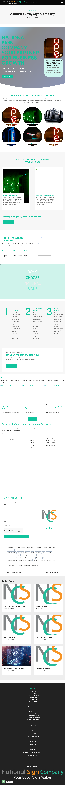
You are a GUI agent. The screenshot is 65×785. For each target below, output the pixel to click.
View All (32, 419)
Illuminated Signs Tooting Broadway (15, 606)
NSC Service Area (32, 10)
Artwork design (11, 547)
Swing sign (42, 563)
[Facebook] (30, 781)
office (43, 552)
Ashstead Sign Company (52, 571)
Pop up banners (32, 555)
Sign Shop (10, 563)
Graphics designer (11, 552)
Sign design (21, 560)
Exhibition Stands (33, 699)
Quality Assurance (33, 712)
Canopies (45, 547)
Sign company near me (12, 560)
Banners (23, 547)
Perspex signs (25, 555)
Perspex (18, 555)
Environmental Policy (34, 715)
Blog (2, 404)
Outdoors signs (11, 555)
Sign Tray (16, 563)
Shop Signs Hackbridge (43, 668)
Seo (17, 557)
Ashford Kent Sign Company (14, 571)
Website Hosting (27, 565)
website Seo (35, 565)
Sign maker (36, 560)
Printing (52, 555)
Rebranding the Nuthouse (7, 408)
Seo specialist (31, 557)
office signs (48, 552)
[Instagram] (35, 781)
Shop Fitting (38, 557)
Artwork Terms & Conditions (33, 719)
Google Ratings (41, 549)
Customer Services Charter (33, 717)
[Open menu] (61, 2)
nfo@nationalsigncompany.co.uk (9, 434)
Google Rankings (33, 549)
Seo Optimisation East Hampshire (14, 668)
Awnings (18, 547)
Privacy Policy (33, 714)
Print (39, 555)
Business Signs (38, 547)
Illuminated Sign (20, 552)
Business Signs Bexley (42, 606)
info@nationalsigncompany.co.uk (34, 752)
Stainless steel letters (33, 563)
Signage (21, 563)
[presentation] (16, 594)
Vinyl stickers (11, 565)
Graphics (49, 549)
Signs (26, 563)
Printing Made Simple (34, 695)
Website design (18, 565)
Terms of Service (34, 710)
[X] (32, 781)
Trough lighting (49, 563)
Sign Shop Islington (9, 637)
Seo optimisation (23, 557)
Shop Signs (45, 557)
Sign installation (28, 560)
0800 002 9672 (5, 437)
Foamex (26, 549)
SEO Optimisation (33, 701)
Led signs (27, 552)
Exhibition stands (19, 549)
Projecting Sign (11, 557)
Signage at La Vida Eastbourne (30, 408)
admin (30, 17)
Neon (32, 552)
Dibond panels (11, 549)
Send (16, 536)
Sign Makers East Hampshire (44, 637)
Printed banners (45, 555)
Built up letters (30, 547)
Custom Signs (52, 547)
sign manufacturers (51, 560)
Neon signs (37, 552)
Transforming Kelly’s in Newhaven (54, 408)
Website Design (33, 697)
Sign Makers (42, 560)
